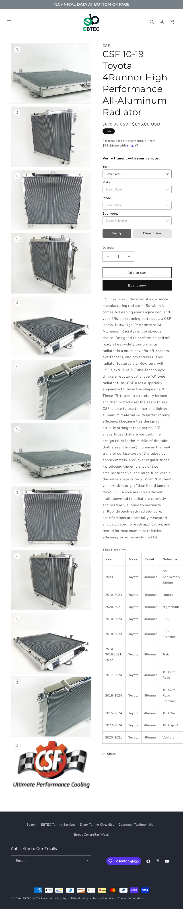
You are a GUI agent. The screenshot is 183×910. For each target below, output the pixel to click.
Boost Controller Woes (91, 835)
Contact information (130, 898)
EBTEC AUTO (31, 898)
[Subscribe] (86, 861)
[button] (9, 22)
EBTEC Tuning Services (58, 824)
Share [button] (111, 754)
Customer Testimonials (135, 824)
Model (107, 198)
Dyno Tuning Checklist (97, 824)
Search (32, 824)
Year (106, 167)
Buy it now (137, 285)
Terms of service (103, 898)
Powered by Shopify (54, 898)
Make (106, 182)
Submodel (110, 213)
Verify (117, 233)
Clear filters (152, 233)
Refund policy (79, 898)
